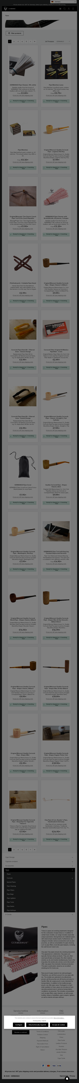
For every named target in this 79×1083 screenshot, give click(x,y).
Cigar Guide (61, 1058)
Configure (18, 1025)
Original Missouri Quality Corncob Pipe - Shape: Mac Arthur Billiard (56, 687)
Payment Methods (42, 1040)
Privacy (72, 1076)
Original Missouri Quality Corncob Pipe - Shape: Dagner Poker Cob (56, 754)
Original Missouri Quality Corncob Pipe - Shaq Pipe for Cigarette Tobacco (23, 821)
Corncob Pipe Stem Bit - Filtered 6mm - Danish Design (23, 417)
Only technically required (37, 1025)
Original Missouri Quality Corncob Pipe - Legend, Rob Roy (56, 150)
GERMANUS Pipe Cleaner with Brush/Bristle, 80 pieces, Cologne (56, 217)
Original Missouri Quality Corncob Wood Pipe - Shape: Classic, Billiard (23, 619)
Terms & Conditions (42, 1031)
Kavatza (61, 1046)
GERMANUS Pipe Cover (22, 485)
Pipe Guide (61, 1040)
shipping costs (27, 1071)
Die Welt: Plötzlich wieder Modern (61, 1051)
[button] (72, 857)
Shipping (42, 1037)
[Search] (64, 9)
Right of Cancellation (42, 1047)
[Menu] (60, 9)
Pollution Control (42, 1034)
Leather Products (61, 1043)
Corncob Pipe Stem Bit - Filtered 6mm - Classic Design (23, 350)
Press (61, 1037)
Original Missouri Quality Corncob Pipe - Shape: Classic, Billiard (23, 687)
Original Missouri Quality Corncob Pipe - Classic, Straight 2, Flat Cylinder (56, 418)
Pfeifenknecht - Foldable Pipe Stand (23, 283)
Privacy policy (37, 1020)
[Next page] (30, 41)
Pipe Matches (23, 150)
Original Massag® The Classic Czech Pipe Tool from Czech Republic (23, 217)
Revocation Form (42, 1044)
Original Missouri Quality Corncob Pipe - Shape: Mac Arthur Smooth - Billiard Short (56, 620)
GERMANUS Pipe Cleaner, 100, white (23, 85)
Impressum (64, 1076)
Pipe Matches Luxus (56, 85)
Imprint (44, 1020)
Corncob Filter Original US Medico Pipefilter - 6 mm (56, 350)
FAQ (61, 1055)
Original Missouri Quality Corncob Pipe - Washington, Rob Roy (23, 552)
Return (43, 1050)
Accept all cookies (58, 1025)
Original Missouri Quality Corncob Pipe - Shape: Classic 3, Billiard (56, 284)
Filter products (16, 33)
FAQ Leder (61, 1031)
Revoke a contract (20, 1032)
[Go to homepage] (10, 9)
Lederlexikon (61, 1034)
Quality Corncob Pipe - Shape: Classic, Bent (56, 485)
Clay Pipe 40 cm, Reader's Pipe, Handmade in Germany (56, 821)
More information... (59, 1018)
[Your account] (69, 9)
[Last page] (34, 41)
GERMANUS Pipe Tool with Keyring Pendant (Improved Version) (56, 552)
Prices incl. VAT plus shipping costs (23, 95)
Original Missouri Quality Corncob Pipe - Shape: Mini (23, 754)
